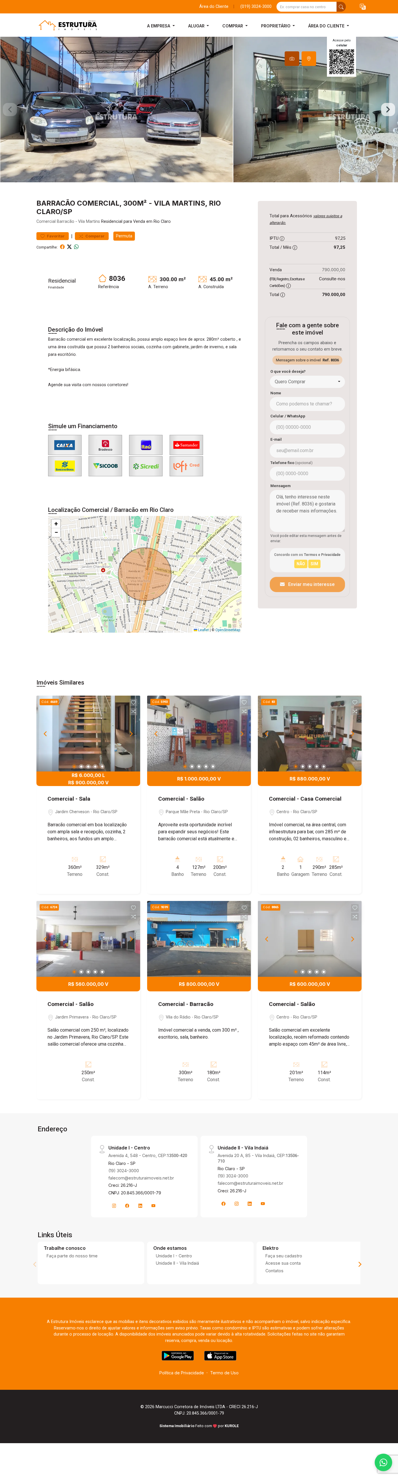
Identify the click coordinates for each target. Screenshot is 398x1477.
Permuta (124, 236)
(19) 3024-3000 (123, 1170)
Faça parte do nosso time (72, 1255)
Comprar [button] (233, 25)
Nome (275, 393)
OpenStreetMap (227, 630)
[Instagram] (114, 1206)
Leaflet (203, 630)
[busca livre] (341, 7)
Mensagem (280, 486)
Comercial (46, 221)
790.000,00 (333, 269)
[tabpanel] (199, 109)
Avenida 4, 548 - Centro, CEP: (147, 1155)
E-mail (276, 439)
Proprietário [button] (276, 25)
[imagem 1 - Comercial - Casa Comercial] (310, 733)
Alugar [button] (197, 25)
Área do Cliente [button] (327, 25)
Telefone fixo (291, 463)
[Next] (130, 733)
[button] (363, 7)
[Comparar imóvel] (133, 711)
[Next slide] (388, 110)
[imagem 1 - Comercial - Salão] (199, 733)
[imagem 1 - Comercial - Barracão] (199, 939)
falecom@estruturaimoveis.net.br (141, 1177)
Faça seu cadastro (283, 1255)
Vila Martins (89, 221)
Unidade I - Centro (174, 1255)
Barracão (65, 221)
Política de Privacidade (181, 1372)
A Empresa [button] (159, 25)
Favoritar (55, 236)
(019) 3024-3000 (256, 6)
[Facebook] (127, 1206)
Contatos (274, 1270)
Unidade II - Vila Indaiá (177, 1263)
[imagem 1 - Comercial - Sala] (88, 733)
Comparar (94, 236)
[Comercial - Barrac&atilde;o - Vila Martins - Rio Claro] (65, 25)
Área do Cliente (213, 6)
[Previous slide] (10, 110)
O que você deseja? (288, 371)
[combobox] (307, 382)
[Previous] (45, 733)
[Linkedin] (140, 1206)
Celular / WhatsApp (287, 416)
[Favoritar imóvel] (133, 702)
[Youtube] (153, 1206)
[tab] (292, 58)
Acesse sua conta (283, 1263)
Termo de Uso (224, 1372)
